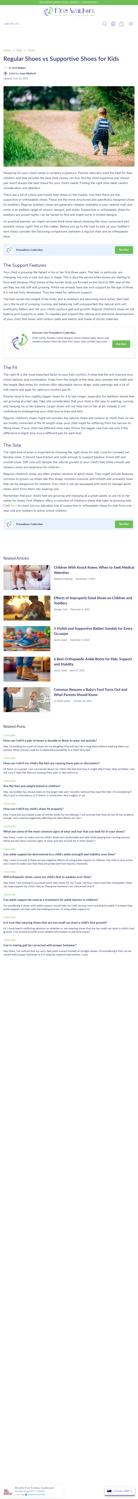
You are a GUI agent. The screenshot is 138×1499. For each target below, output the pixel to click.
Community (9, 735)
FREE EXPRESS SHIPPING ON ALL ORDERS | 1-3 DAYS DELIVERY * (69, 2)
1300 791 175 (11, 23)
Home (6, 50)
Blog (19, 50)
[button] (131, 24)
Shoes (31, 50)
